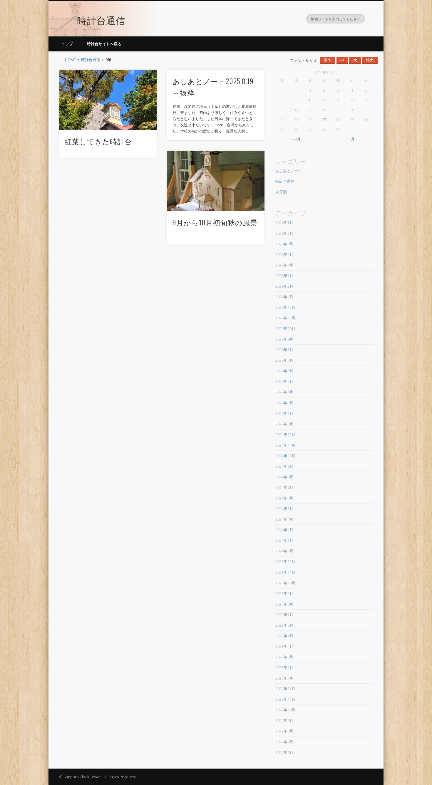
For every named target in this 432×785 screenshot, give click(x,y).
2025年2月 (284, 413)
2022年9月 (284, 720)
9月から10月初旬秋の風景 (215, 222)
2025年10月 (285, 328)
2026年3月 (284, 275)
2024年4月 (284, 519)
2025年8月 (284, 349)
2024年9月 (284, 466)
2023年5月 (284, 635)
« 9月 (296, 139)
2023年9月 (284, 593)
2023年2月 (284, 667)
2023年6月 (284, 625)
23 (324, 119)
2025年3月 (284, 402)
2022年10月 (285, 709)
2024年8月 (284, 476)
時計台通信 (101, 20)
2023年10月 (285, 583)
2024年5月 (284, 508)
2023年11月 (285, 572)
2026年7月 (284, 233)
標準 (327, 60)
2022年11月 (285, 699)
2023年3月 (284, 657)
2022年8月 (284, 731)
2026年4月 (284, 265)
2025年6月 (284, 370)
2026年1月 (284, 296)
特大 (370, 60)
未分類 (281, 191)
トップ (67, 43)
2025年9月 (284, 339)
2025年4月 (284, 392)
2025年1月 (284, 424)
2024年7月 (284, 487)
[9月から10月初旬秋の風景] (215, 181)
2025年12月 (285, 307)
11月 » (352, 139)
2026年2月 (284, 286)
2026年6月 (284, 243)
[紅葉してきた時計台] (108, 100)
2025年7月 (284, 360)
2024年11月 (285, 445)
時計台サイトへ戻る (104, 43)
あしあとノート (288, 170)
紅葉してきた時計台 (98, 141)
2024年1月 (284, 550)
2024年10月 (285, 455)
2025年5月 (284, 381)
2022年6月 (284, 752)
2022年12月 (285, 688)
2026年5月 (284, 254)
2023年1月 (284, 678)
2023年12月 (285, 561)
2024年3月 (284, 529)
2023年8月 (284, 604)
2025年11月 (285, 318)
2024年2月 (284, 540)
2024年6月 (284, 498)
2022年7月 (284, 741)
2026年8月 (284, 222)
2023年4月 (284, 646)
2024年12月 (285, 434)
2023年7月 (284, 614)
